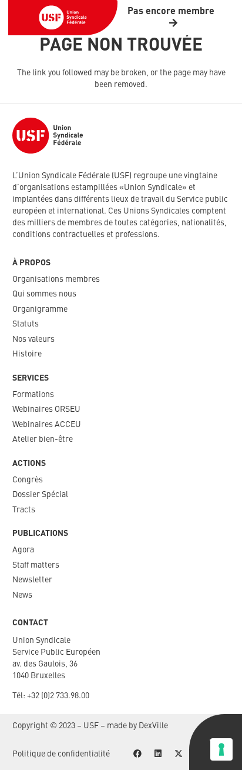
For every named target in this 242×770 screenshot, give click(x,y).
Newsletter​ (32, 580)
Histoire (27, 354)
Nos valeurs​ (33, 339)
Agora (23, 550)
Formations (33, 395)
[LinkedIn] (157, 754)
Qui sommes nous (44, 294)
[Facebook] (137, 754)
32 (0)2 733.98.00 (60, 696)
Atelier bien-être (42, 439)
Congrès (27, 480)
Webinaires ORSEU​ (46, 409)
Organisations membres (56, 279)
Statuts (25, 324)
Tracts (23, 510)
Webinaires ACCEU (46, 425)
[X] (178, 754)
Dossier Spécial (40, 495)
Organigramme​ (40, 309)
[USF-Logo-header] (62, 17)
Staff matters (35, 565)
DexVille (153, 726)
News (22, 595)
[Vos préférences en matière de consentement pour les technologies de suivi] (221, 749)
